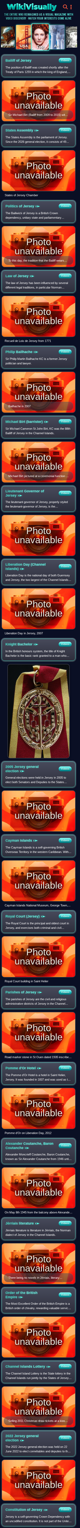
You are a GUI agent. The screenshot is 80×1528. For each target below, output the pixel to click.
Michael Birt (24, 422)
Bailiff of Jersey (18, 60)
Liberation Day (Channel (25, 567)
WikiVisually (24, 6)
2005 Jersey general (22, 769)
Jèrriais (19, 1223)
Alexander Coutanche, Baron (29, 1146)
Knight (18, 644)
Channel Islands (25, 1366)
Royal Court (22, 916)
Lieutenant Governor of (24, 493)
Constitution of (23, 1510)
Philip (18, 352)
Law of (17, 276)
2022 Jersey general (22, 1438)
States (19, 130)
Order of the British (21, 1295)
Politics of (19, 206)
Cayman (18, 840)
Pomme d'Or (20, 1068)
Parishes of (20, 992)
